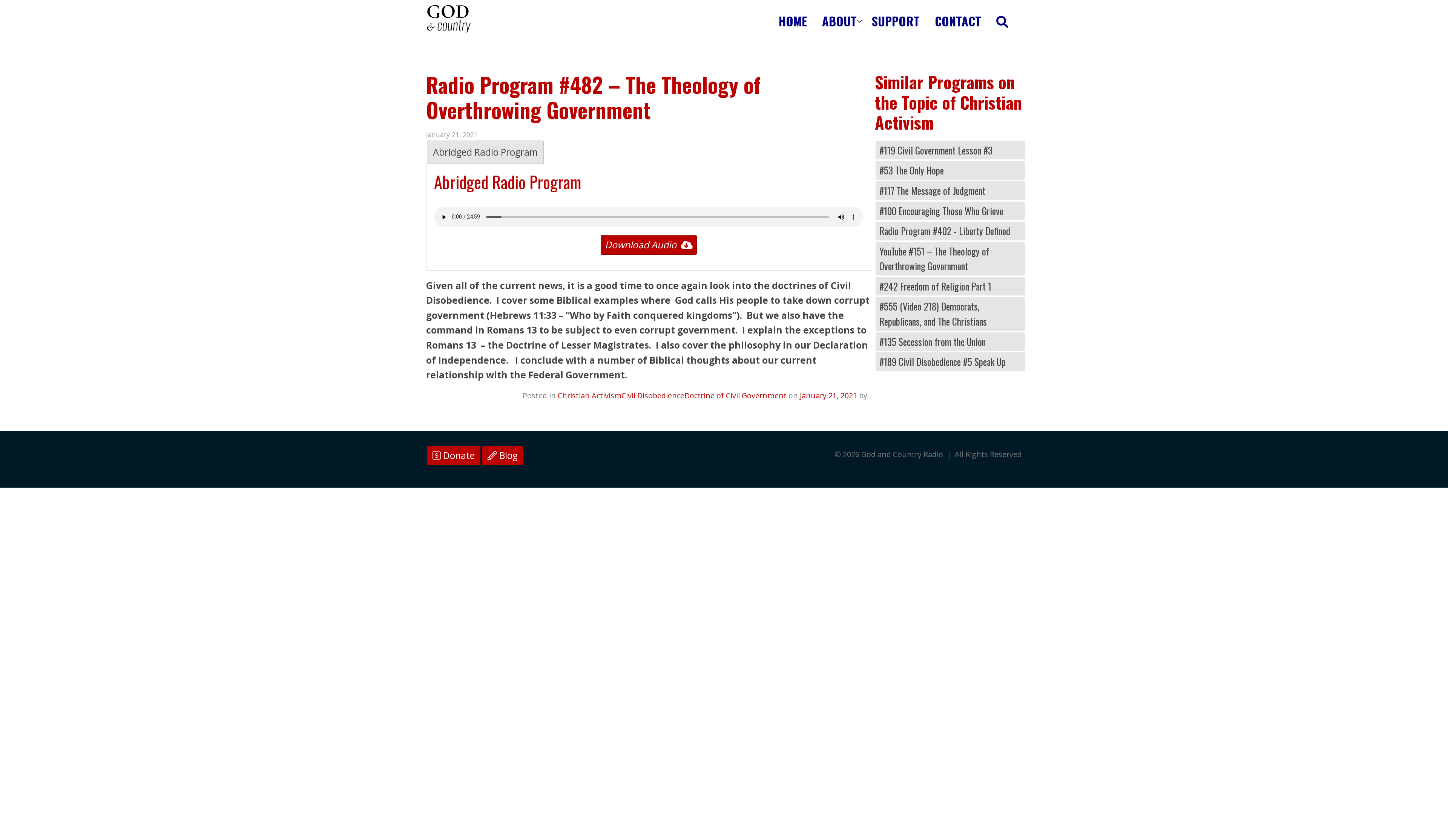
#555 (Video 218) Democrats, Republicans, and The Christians (933, 313)
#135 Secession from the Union (932, 342)
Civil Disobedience (652, 395)
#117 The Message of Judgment (932, 190)
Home (793, 21)
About (839, 21)
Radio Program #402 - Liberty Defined (944, 231)
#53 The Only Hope (911, 170)
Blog (507, 455)
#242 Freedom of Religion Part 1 (935, 286)
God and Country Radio (448, 19)
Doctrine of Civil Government (735, 395)
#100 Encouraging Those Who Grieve (941, 211)
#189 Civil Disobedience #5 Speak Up (942, 362)
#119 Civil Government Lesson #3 (935, 150)
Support (896, 21)
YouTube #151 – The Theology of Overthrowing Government (934, 258)
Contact (958, 21)
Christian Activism (589, 395)
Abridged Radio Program (485, 152)
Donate (458, 455)
